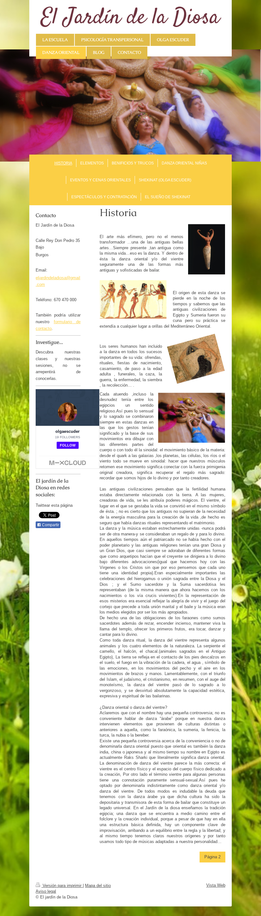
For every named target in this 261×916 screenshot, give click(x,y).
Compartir (50, 525)
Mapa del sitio (98, 885)
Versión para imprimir (62, 885)
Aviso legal (46, 891)
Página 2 (212, 856)
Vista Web (215, 885)
